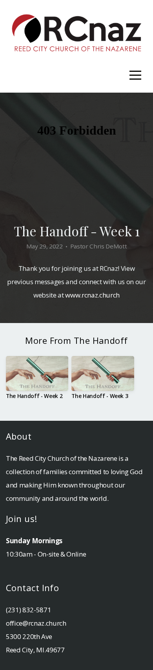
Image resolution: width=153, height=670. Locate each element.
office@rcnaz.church (36, 623)
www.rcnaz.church (92, 294)
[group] (37, 380)
